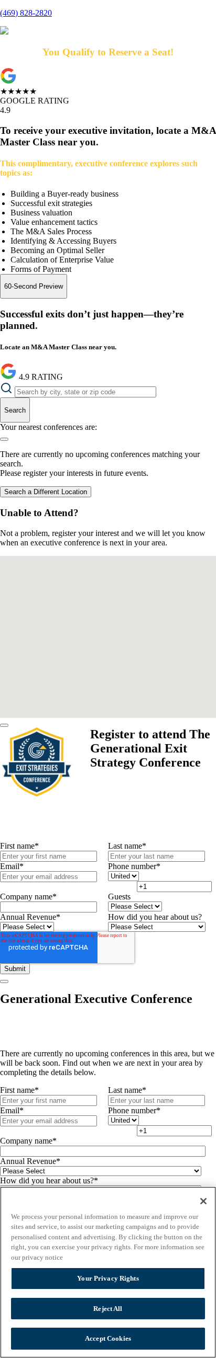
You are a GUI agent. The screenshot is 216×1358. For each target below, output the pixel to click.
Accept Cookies (108, 1338)
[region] (108, 1272)
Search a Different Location (45, 492)
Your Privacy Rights (107, 1278)
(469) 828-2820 (26, 12)
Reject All (107, 1309)
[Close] (4, 725)
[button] (104, 587)
